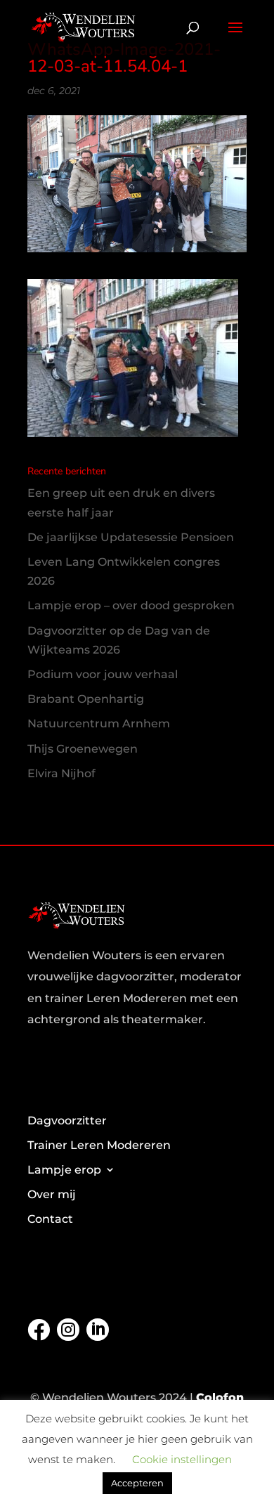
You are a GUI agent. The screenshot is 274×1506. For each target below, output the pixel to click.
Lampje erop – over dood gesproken (131, 605)
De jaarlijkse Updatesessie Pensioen (130, 537)
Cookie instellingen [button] (182, 1459)
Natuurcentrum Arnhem (98, 723)
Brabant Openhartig (85, 699)
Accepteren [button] (137, 1482)
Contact (50, 1219)
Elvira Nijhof (61, 773)
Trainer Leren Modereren (99, 1145)
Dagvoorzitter (67, 1120)
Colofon (220, 1397)
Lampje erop (64, 1169)
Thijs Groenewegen (82, 748)
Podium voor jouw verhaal (102, 674)
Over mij (51, 1194)
